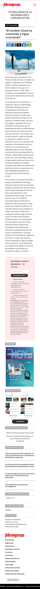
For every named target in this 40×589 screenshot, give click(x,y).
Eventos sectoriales (12, 527)
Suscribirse (20, 421)
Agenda (8, 510)
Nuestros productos (12, 558)
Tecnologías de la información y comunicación (20, 15)
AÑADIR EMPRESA (13, 580)
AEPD (11, 332)
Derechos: (21, 320)
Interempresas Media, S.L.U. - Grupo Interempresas (23, 586)
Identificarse (9, 540)
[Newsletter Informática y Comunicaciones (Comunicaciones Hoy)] (12, 404)
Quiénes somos (10, 562)
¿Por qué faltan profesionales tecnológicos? (16, 486)
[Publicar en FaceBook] (13, 45)
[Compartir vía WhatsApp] (29, 45)
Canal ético (9, 555)
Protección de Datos (12, 568)
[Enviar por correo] (8, 45)
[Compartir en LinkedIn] (24, 45)
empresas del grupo (15, 318)
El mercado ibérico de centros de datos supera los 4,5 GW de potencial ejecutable (20, 476)
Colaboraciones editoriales (14, 574)
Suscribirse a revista (12, 549)
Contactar (9, 552)
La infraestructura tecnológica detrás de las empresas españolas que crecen (19, 466)
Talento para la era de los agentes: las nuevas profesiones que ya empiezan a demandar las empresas (19, 455)
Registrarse (9, 543)
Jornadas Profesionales (12, 520)
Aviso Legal (9, 565)
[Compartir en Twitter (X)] (19, 45)
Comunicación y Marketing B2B (15, 524)
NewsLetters (9, 546)
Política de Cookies (12, 571)
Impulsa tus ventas (11, 522)
